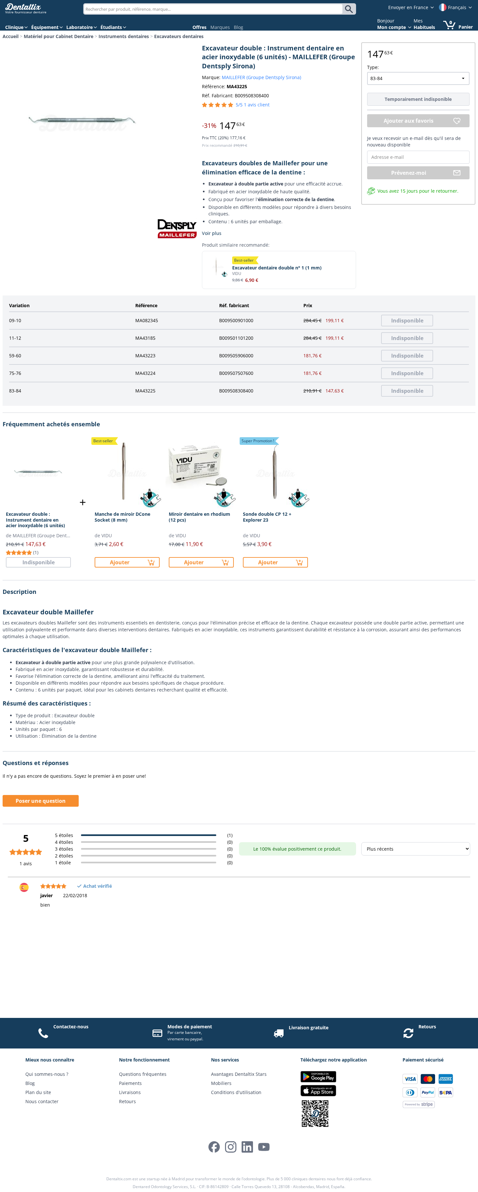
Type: (373, 67)
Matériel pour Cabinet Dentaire (58, 36)
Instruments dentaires (124, 36)
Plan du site (38, 1092)
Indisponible (407, 320)
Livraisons (130, 1092)
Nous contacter (42, 1101)
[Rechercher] (350, 9)
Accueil (11, 36)
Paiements (130, 1083)
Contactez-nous (70, 1026)
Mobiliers (221, 1083)
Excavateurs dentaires (179, 36)
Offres (199, 27)
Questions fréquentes (142, 1074)
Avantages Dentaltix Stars (239, 1074)
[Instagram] (230, 1147)
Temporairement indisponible (418, 99)
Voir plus (211, 233)
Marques (220, 27)
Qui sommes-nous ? (46, 1074)
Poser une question (41, 800)
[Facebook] (214, 1147)
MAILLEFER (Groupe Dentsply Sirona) (261, 77)
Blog (238, 27)
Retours (427, 1026)
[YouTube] (264, 1147)
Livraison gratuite (308, 1027)
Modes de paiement (189, 1026)
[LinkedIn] (247, 1147)
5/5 (253, 105)
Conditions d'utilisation (236, 1092)
